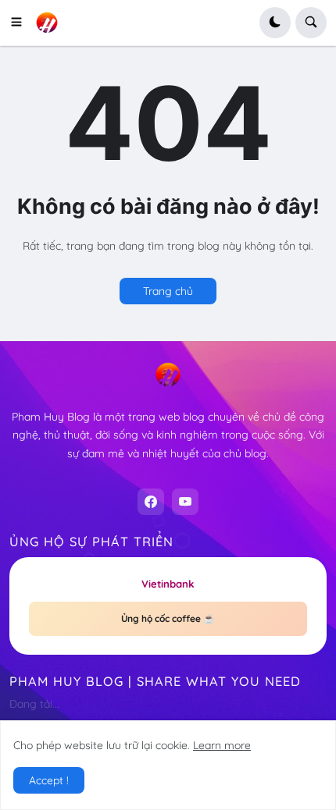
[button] (21, 22)
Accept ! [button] (49, 780)
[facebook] (151, 501)
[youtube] (185, 501)
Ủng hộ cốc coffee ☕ (168, 618)
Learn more (222, 745)
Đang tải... (34, 704)
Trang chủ (168, 291)
